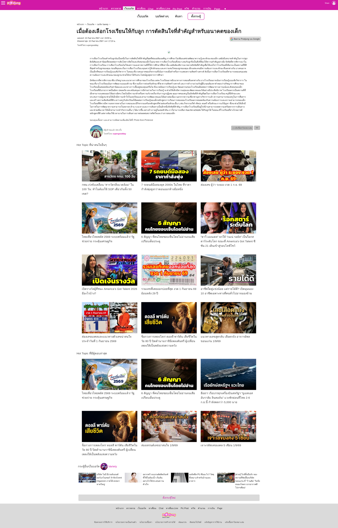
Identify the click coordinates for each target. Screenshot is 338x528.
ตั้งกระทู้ (196, 16)
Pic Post (177, 9)
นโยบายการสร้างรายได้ (165, 522)
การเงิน (207, 8)
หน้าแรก (103, 8)
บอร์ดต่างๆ (161, 16)
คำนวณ (196, 8)
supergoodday (92, 45)
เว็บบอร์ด (129, 8)
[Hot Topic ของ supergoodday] (96, 137)
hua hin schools (193, 110)
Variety (112, 466)
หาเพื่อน (141, 8)
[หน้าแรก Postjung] (14, 3)
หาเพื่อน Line (163, 8)
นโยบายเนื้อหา (146, 522)
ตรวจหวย (116, 8)
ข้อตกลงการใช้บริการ (103, 522)
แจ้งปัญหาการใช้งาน (213, 522)
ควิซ (186, 8)
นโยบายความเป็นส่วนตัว (126, 522)
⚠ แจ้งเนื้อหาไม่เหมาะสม (242, 128)
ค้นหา (178, 16)
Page (217, 9)
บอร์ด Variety (102, 24)
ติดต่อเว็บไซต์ (195, 522)
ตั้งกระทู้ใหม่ (169, 497)
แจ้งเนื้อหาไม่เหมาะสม (234, 522)
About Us (183, 522)
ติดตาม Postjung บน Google (247, 39)
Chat (150, 9)
